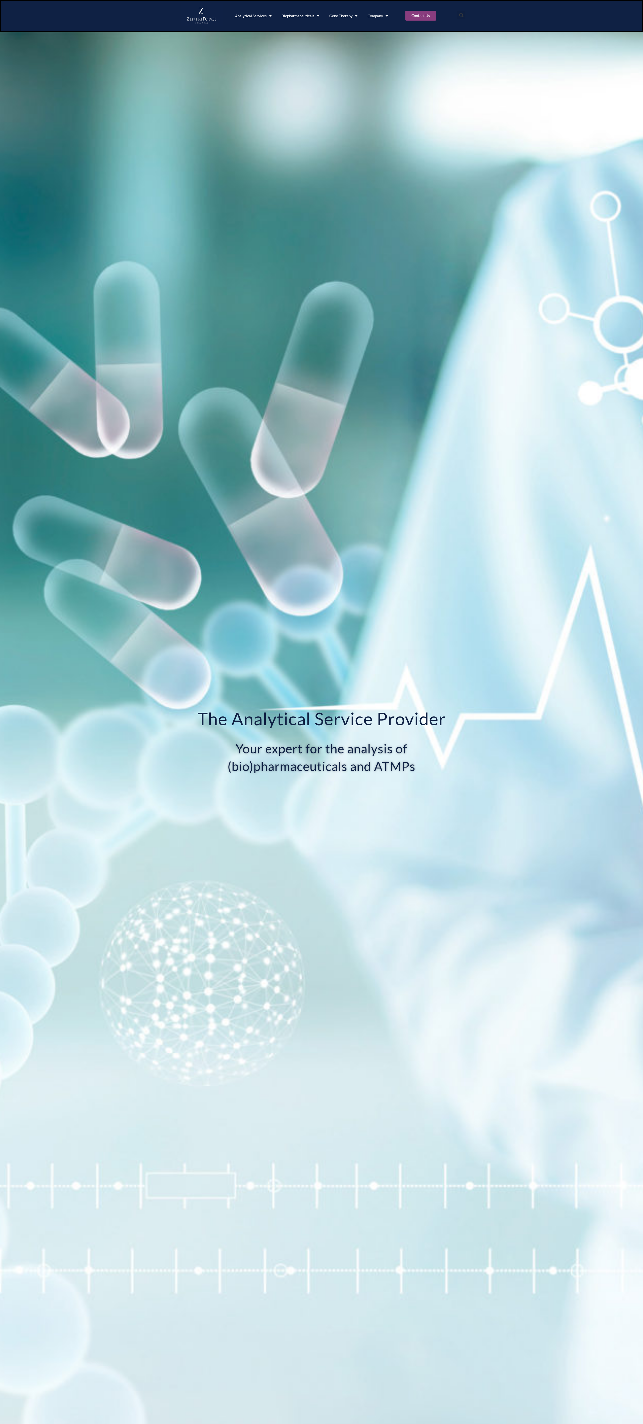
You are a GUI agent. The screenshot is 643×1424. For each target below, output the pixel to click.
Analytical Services (251, 16)
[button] (461, 15)
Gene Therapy (341, 16)
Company (375, 16)
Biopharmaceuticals (298, 16)
